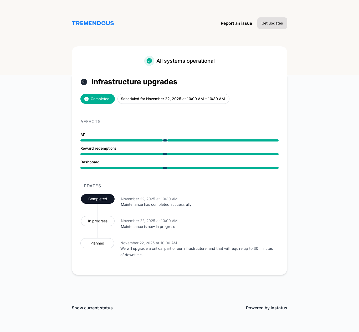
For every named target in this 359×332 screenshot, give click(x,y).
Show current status (92, 307)
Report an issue (236, 23)
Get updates (272, 23)
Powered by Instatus (266, 307)
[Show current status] (83, 81)
